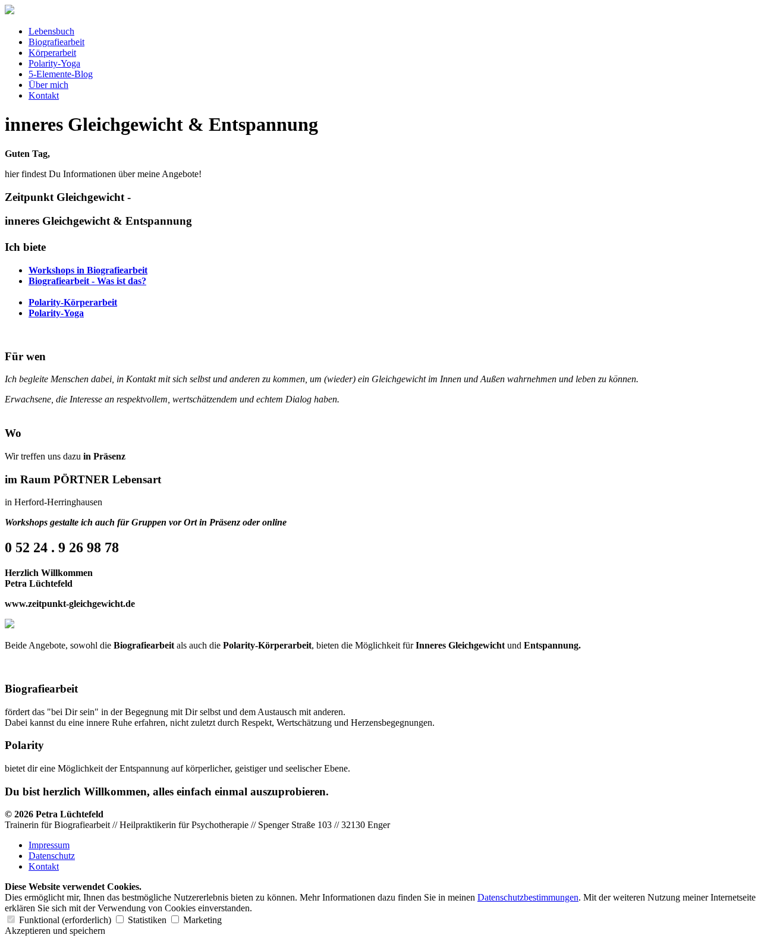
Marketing (201, 920)
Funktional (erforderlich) (65, 920)
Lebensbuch (51, 31)
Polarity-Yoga (54, 63)
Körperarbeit (52, 53)
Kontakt (44, 95)
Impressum (49, 845)
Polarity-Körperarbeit (73, 302)
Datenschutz (52, 856)
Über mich (48, 85)
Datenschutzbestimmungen (527, 897)
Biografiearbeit (56, 42)
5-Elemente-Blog (61, 74)
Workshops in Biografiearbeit (88, 270)
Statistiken (147, 920)
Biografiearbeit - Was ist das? (87, 281)
